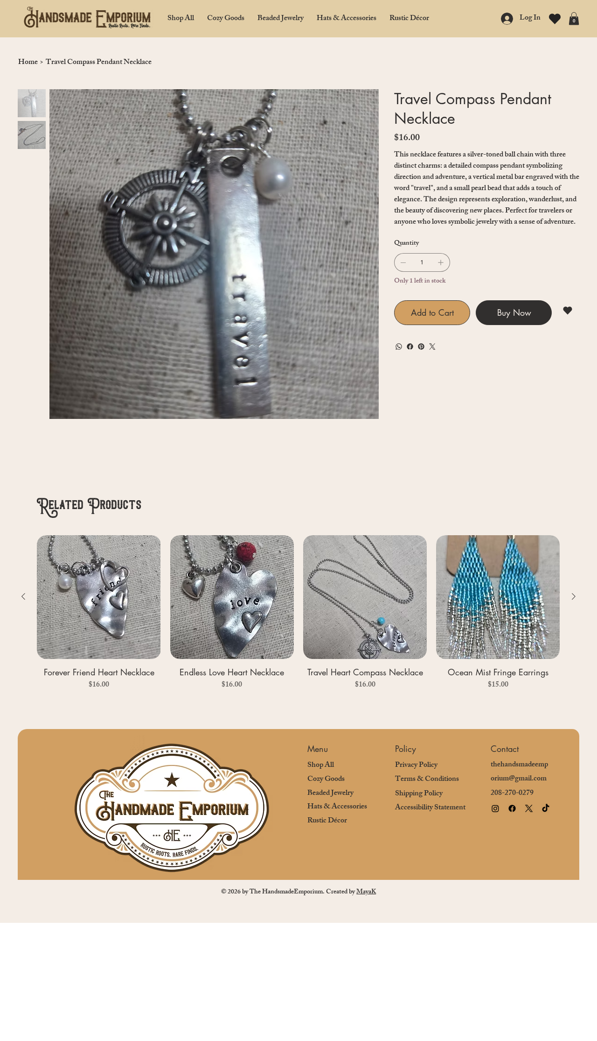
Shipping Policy (419, 794)
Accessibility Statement (430, 808)
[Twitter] (432, 346)
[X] (529, 808)
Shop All (320, 765)
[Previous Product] (23, 596)
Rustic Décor (327, 821)
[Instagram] (495, 808)
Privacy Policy (416, 765)
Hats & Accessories (337, 807)
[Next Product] (573, 596)
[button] (574, 18)
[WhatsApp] (398, 346)
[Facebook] (410, 346)
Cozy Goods (326, 779)
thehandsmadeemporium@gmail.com (519, 772)
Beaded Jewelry (330, 793)
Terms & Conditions (427, 779)
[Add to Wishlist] (568, 310)
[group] (298, 619)
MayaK (366, 892)
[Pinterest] (421, 346)
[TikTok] (545, 808)
